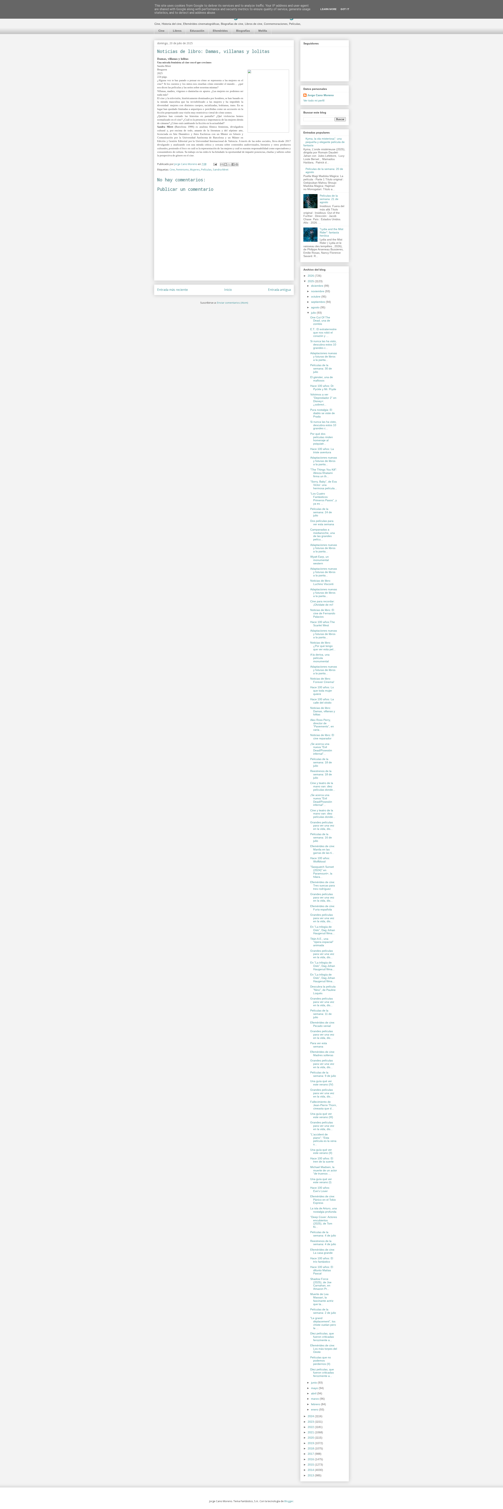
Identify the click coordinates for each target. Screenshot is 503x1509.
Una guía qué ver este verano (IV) (321, 1083)
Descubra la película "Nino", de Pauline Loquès (323, 990)
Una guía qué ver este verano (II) (321, 1151)
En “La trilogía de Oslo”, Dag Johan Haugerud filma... (322, 930)
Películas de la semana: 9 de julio (323, 1074)
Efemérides (220, 30)
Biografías (243, 30)
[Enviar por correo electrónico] (222, 164)
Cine (161, 30)
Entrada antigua (279, 289)
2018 (311, 1448)
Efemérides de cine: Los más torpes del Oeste (323, 1349)
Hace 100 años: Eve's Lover (320, 1189)
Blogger (288, 1501)
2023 (311, 1421)
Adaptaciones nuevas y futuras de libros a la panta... (323, 356)
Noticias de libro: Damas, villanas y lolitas (322, 711)
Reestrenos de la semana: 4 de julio (323, 1242)
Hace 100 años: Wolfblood (320, 860)
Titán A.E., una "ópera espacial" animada (321, 942)
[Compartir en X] (229, 164)
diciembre (317, 285)
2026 (311, 275)
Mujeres (195, 169)
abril (314, 1393)
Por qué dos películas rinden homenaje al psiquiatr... (321, 438)
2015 (311, 1464)
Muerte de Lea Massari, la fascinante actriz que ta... (321, 1299)
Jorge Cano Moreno (320, 95)
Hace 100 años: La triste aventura (322, 450)
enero (315, 1409)
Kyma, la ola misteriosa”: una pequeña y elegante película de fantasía (324, 142)
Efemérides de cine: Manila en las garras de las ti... (322, 849)
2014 (311, 1469)
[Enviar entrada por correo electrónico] (215, 164)
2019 (311, 1443)
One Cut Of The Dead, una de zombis (320, 321)
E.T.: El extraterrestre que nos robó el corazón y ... (323, 332)
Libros (177, 30)
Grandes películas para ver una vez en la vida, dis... (322, 826)
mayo (315, 1388)
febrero (316, 1404)
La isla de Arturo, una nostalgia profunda (323, 1210)
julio (314, 312)
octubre (316, 296)
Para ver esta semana (318, 1045)
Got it (345, 9)
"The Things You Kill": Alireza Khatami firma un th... (323, 473)
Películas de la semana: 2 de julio (323, 1311)
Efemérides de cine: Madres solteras (322, 1053)
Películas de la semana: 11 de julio (321, 1014)
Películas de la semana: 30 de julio (321, 368)
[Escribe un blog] (226, 164)
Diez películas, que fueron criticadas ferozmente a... (322, 1337)
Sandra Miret (220, 169)
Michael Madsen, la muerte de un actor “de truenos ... (323, 1170)
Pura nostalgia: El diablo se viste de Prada (322, 413)
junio (314, 1382)
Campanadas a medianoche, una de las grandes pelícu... (322, 534)
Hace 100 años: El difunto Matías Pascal (321, 1270)
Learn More (328, 9)
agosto (315, 307)
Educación (197, 30)
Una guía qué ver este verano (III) (321, 1115)
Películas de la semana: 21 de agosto (329, 199)
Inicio (228, 289)
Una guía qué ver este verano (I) (321, 1180)
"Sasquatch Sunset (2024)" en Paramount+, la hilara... (322, 871)
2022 (311, 1427)
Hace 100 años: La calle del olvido (322, 701)
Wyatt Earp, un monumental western (319, 560)
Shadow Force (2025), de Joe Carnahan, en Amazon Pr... (320, 1283)
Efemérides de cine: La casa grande (322, 1251)
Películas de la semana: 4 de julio (323, 1234)
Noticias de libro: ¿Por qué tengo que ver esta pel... (323, 646)
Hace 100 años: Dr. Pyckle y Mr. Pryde (323, 387)
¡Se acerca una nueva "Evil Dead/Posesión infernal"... (321, 748)
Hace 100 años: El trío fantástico (321, 1260)
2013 (311, 1475)
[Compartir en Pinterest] (237, 164)
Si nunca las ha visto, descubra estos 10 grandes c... (323, 344)
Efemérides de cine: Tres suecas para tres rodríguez (322, 885)
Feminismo (182, 169)
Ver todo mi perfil (313, 100)
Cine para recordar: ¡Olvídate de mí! (322, 603)
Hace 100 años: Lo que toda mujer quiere (322, 691)
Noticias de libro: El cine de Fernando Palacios (322, 613)
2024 (311, 1416)
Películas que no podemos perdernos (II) (320, 1361)
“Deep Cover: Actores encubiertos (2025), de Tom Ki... (323, 1221)
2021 (311, 1432)
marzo (315, 1398)
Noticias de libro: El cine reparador (322, 736)
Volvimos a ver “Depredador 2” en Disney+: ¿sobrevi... (323, 399)
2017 (311, 1453)
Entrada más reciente (172, 289)
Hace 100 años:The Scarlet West (322, 623)
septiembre (318, 301)
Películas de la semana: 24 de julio (321, 512)
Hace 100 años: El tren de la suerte (322, 1160)
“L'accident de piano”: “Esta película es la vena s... (323, 1139)
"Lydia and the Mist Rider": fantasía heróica (331, 232)
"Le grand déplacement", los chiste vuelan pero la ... (323, 1322)
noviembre (318, 291)
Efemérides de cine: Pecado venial (322, 1024)
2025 (311, 281)
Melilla (262, 30)
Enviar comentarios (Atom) (232, 302)
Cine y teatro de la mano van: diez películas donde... (322, 786)
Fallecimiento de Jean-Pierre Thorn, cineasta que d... (323, 1105)
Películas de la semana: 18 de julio (321, 762)
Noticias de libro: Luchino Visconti (321, 582)
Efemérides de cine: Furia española (322, 908)
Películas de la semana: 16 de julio (321, 837)
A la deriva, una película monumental (320, 658)
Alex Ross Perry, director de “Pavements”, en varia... (322, 724)
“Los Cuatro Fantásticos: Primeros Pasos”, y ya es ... (323, 498)
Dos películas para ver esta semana (322, 522)
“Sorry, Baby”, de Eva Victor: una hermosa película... (323, 485)
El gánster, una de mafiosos (321, 379)
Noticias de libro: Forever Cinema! (322, 680)
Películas (206, 169)
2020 (311, 1437)
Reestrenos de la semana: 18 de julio (321, 774)
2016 (311, 1459)
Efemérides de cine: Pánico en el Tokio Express (323, 1200)
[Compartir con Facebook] (233, 164)
